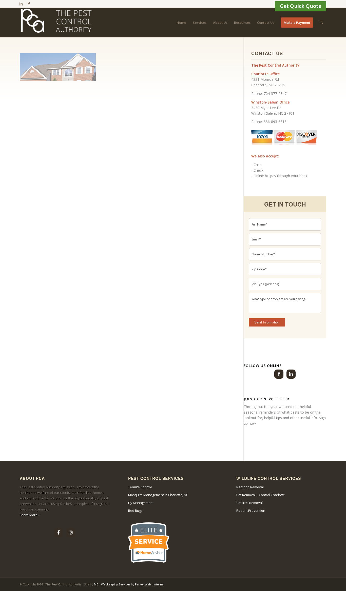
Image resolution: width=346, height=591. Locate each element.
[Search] (321, 22)
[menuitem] (181, 22)
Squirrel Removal (249, 502)
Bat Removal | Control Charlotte (260, 495)
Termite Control (140, 487)
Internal (158, 584)
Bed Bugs (135, 510)
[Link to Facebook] (29, 4)
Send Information (266, 322)
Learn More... (30, 515)
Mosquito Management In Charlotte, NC (158, 495)
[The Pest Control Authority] (58, 22)
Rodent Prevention (250, 510)
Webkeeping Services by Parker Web (126, 584)
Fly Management (140, 502)
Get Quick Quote (300, 6)
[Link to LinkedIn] (21, 4)
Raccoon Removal (250, 487)
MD (96, 584)
